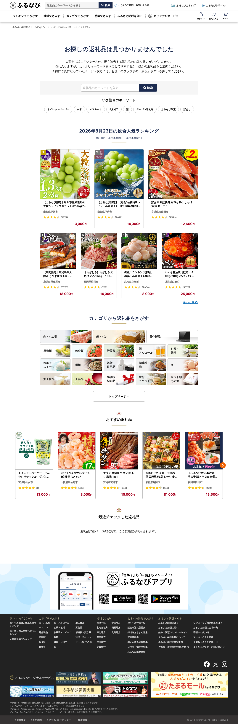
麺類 (78, 365)
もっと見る (190, 302)
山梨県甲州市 (50, 211)
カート (225, 18)
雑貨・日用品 (111, 365)
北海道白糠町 (172, 281)
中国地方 (116, 622)
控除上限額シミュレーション (172, 632)
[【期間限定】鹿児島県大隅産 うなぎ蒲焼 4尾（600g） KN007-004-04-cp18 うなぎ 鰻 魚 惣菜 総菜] (58, 251)
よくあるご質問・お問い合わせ (133, 5)
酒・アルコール (146, 350)
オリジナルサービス (166, 16)
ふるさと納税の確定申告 (170, 642)
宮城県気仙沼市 (159, 211)
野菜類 (111, 351)
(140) (166, 488)
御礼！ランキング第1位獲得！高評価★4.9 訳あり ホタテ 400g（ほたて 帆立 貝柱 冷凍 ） (138, 274)
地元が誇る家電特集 (138, 642)
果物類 (47, 351)
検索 (150, 88)
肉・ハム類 (50, 336)
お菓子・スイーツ (48, 365)
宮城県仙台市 (25, 482)
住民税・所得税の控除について (174, 646)
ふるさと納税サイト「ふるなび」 (29, 27)
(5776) (64, 287)
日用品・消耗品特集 (138, 646)
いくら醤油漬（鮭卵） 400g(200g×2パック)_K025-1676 (179, 274)
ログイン (201, 18)
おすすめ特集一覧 (136, 622)
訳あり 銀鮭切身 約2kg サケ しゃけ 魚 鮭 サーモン (171, 204)
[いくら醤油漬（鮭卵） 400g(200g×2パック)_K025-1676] (180, 251)
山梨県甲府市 (104, 211)
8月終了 (114, 109)
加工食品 (48, 379)
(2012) (118, 217)
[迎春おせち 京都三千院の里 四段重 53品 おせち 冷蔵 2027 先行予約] (161, 451)
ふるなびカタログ (186, 5)
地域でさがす (52, 16)
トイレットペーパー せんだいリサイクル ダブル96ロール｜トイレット (34, 474)
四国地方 (116, 627)
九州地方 (116, 632)
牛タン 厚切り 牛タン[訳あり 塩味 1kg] (118, 474)
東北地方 (101, 632)
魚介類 (79, 351)
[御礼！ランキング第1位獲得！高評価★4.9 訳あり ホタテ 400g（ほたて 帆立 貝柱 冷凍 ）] (139, 251)
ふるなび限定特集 (136, 651)
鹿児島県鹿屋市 (51, 281)
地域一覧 (101, 622)
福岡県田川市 (195, 482)
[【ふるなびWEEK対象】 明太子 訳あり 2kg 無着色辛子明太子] (204, 451)
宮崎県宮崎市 (110, 482)
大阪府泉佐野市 (69, 482)
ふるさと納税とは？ (168, 622)
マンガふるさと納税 (203, 637)
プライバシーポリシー (60, 719)
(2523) (173, 217)
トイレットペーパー (58, 109)
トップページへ (119, 396)
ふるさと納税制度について (171, 637)
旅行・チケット (144, 379)
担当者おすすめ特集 (138, 632)
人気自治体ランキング (21, 639)
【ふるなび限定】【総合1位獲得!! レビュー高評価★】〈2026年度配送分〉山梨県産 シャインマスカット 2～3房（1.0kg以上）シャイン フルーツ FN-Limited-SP (118, 204)
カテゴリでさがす (77, 16)
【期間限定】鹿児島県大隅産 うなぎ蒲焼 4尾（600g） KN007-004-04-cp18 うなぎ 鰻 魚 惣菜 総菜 (58, 274)
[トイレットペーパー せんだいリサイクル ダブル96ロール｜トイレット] (34, 451)
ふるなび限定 (168, 109)
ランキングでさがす (25, 16)
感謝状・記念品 (112, 379)
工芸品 (79, 379)
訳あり (187, 109)
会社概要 (21, 719)
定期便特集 (133, 637)
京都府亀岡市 (153, 482)
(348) (124, 488)
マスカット (96, 109)
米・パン (101, 336)
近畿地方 (101, 646)
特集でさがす (103, 16)
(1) (37, 488)
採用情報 (82, 719)
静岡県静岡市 (91, 281)
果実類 (42, 637)
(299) (208, 488)
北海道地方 (102, 627)
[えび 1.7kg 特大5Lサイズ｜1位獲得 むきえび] (76, 451)
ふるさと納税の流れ (168, 627)
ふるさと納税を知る (129, 16)
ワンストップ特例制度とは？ (207, 622)
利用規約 (37, 719)
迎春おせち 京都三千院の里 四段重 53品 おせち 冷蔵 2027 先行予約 (161, 474)
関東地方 (101, 637)
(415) (81, 488)
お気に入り (213, 18)
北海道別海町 (131, 281)
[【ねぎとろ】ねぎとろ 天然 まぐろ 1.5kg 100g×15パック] (99, 251)
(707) (104, 287)
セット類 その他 (83, 642)
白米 (79, 109)
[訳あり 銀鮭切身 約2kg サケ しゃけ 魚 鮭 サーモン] (173, 174)
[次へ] (223, 465)
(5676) (186, 287)
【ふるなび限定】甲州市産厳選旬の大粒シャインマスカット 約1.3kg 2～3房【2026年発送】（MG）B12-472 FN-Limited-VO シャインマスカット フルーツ (64, 204)
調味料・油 (144, 365)
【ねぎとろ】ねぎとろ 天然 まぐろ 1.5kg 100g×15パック (98, 274)
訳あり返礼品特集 (136, 627)
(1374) (64, 217)
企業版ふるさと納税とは (205, 642)
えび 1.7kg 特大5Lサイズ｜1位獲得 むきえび (76, 474)
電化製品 (155, 336)
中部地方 (101, 642)
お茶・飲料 (175, 350)
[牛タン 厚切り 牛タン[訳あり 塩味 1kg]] (119, 451)
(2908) (146, 287)
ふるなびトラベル (215, 5)
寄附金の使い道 (201, 632)
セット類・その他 (178, 379)
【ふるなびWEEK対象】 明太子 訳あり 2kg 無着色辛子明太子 (203, 474)
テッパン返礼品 (144, 109)
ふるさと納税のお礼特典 (205, 627)
